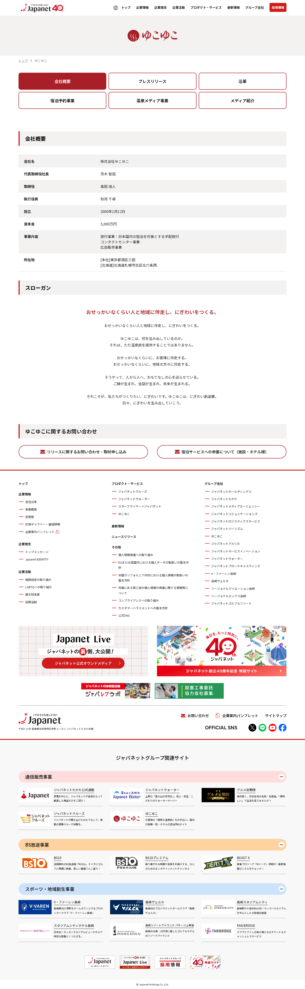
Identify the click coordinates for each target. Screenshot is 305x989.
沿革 (242, 81)
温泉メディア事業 (152, 100)
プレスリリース (152, 81)
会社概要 (62, 81)
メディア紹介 (243, 100)
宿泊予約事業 (62, 100)
